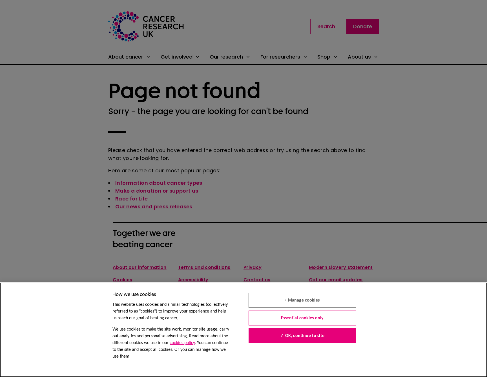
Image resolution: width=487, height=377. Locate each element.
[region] (243, 329)
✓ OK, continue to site (302, 336)
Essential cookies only (302, 318)
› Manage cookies (302, 300)
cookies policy (182, 343)
